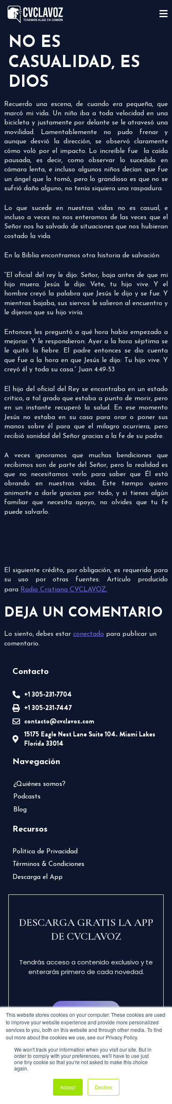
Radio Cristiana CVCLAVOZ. (63, 589)
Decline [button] (103, 1087)
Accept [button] (68, 1087)
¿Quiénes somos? (39, 784)
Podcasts (26, 796)
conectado (88, 634)
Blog (20, 809)
